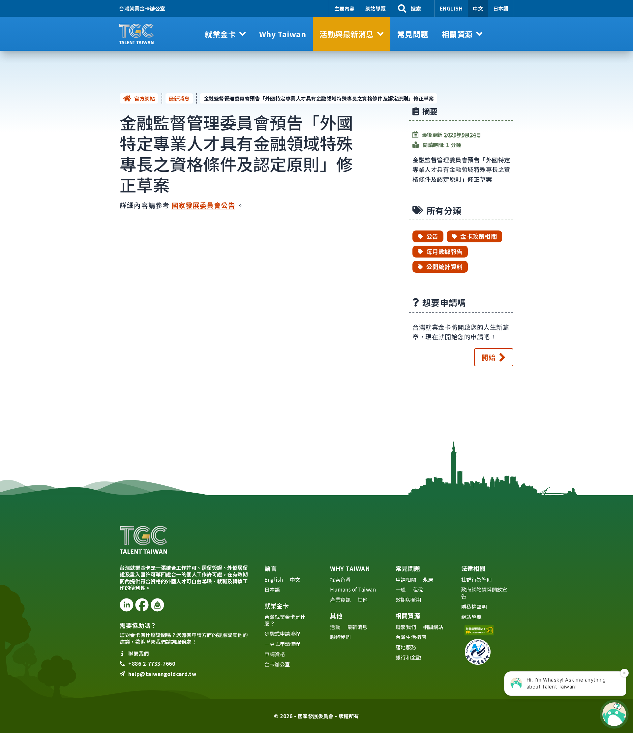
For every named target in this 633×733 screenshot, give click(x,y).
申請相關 (406, 579)
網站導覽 (375, 8)
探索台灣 (340, 579)
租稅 (418, 589)
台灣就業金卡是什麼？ (284, 620)
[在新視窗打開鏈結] (126, 605)
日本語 (501, 8)
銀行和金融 (408, 657)
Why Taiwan (350, 568)
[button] (225, 34)
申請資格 (274, 653)
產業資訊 (340, 599)
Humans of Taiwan (353, 589)
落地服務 (406, 647)
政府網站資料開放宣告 (484, 593)
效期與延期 (408, 599)
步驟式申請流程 (282, 633)
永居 (428, 579)
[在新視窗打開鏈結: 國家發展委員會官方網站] (487, 652)
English (451, 8)
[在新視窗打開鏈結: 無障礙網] (487, 630)
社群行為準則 (476, 579)
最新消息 (179, 98)
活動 (335, 626)
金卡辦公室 (277, 664)
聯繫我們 (406, 626)
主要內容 (344, 8)
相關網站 (433, 626)
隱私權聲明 (474, 606)
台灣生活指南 (411, 636)
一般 (401, 589)
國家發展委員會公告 (203, 205)
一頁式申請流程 (282, 643)
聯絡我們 (340, 636)
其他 (362, 599)
